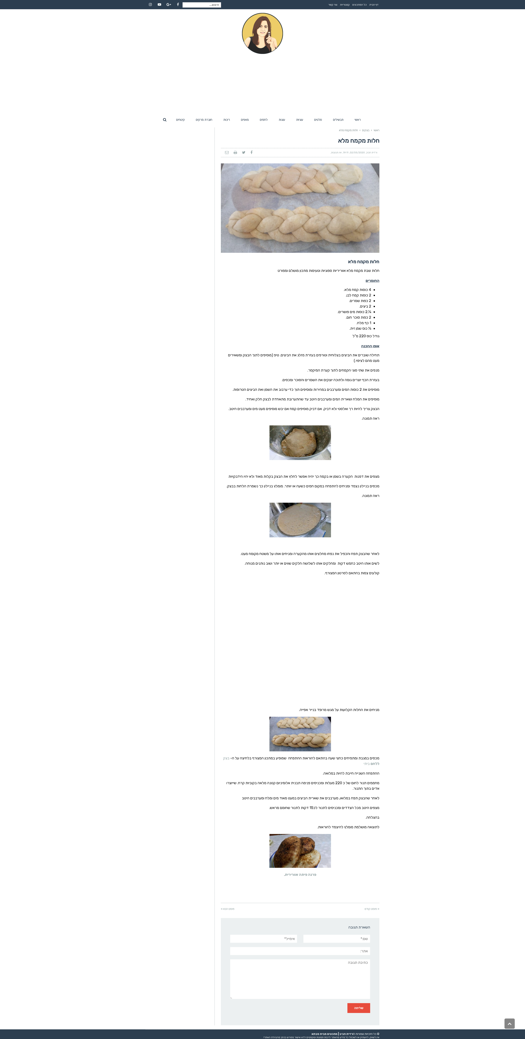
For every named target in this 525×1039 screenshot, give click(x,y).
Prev (224, 208)
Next (376, 208)
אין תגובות (336, 152)
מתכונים (332, 1034)
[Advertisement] (262, 84)
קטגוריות (345, 4)
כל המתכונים (359, 4)
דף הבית (373, 4)
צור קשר (332, 4)
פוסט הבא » (227, 909)
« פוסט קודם (372, 909)
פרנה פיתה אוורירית (300, 874)
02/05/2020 (357, 152)
